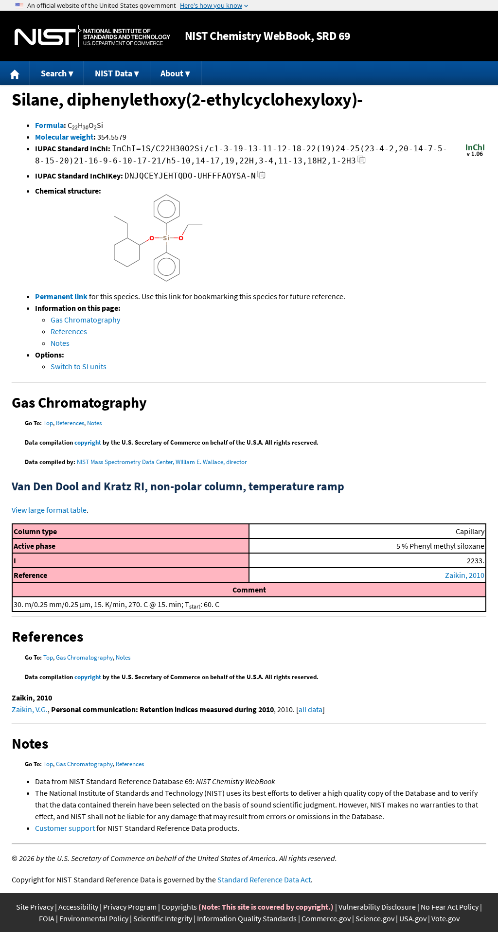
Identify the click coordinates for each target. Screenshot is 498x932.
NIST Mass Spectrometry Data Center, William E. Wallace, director (162, 462)
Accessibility (78, 907)
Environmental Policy (93, 918)
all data (310, 709)
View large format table (49, 510)
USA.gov (413, 918)
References (69, 331)
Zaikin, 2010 (464, 575)
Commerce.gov (326, 918)
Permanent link (61, 296)
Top (48, 423)
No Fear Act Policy (450, 907)
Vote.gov (445, 918)
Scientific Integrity (162, 918)
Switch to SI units (79, 366)
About (171, 73)
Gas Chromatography (85, 319)
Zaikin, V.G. (30, 709)
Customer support (65, 828)
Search (54, 73)
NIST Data (113, 73)
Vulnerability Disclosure (377, 907)
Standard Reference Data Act (264, 879)
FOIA (46, 918)
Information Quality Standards (247, 918)
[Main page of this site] (15, 73)
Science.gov (375, 918)
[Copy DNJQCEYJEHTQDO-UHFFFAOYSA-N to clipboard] (261, 177)
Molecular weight (64, 137)
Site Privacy (34, 907)
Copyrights (179, 907)
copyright (87, 442)
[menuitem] (15, 73)
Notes (60, 343)
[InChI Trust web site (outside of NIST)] (475, 155)
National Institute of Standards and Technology (92, 36)
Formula (49, 125)
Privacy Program (130, 907)
